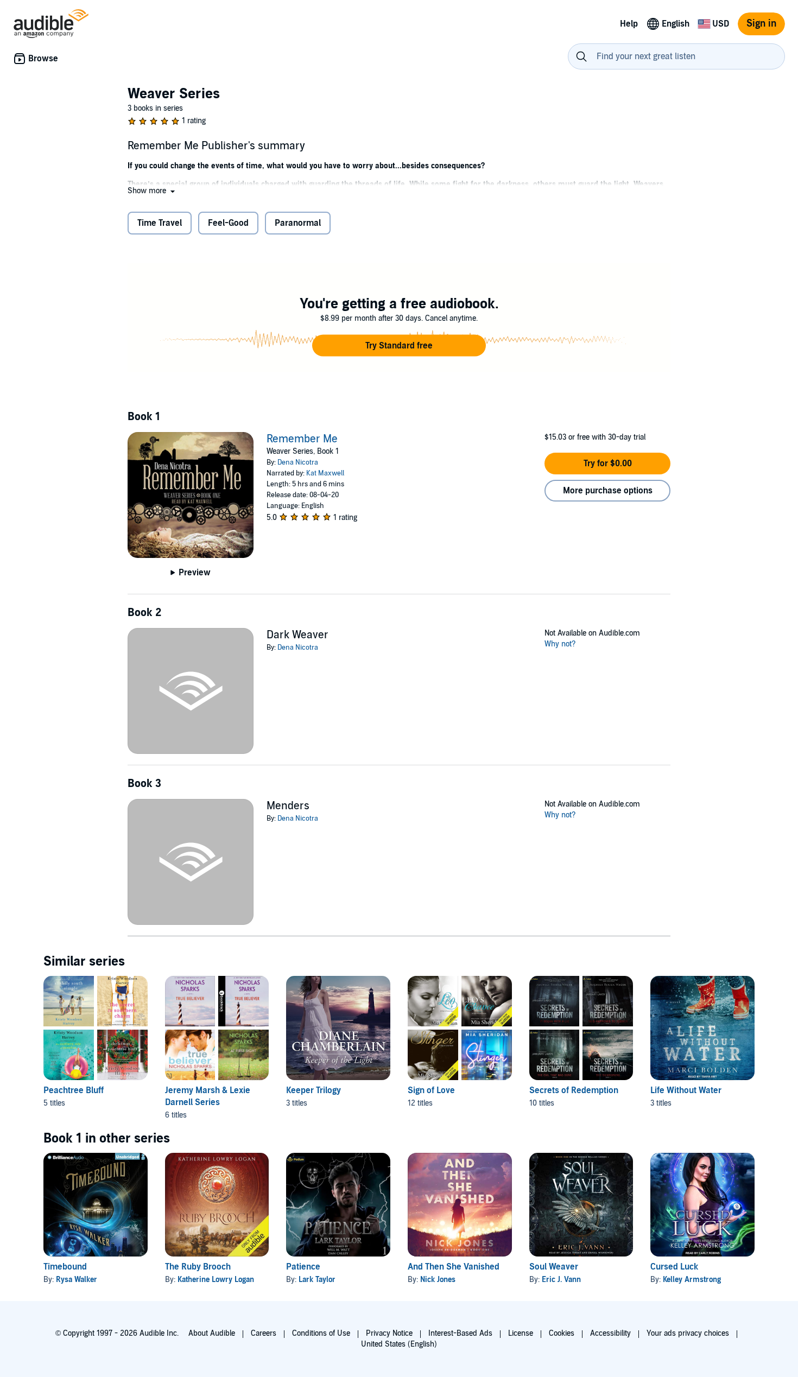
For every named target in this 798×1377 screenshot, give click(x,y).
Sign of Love (431, 1090)
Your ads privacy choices (688, 1333)
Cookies (561, 1333)
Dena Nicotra (297, 462)
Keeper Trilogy (313, 1090)
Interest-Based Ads (460, 1333)
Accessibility (610, 1333)
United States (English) (399, 1344)
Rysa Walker (76, 1279)
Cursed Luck (674, 1266)
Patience (303, 1266)
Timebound (65, 1266)
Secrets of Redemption (573, 1090)
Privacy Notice (389, 1333)
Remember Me (302, 439)
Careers (263, 1333)
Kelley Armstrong (692, 1279)
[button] (152, 190)
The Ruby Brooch (198, 1266)
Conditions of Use (321, 1333)
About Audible (211, 1333)
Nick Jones (437, 1279)
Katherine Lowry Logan (216, 1279)
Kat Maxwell (325, 473)
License (520, 1333)
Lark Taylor (317, 1279)
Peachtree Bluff (73, 1090)
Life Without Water (685, 1090)
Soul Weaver (553, 1266)
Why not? (560, 644)
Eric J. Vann (561, 1279)
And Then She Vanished (453, 1266)
